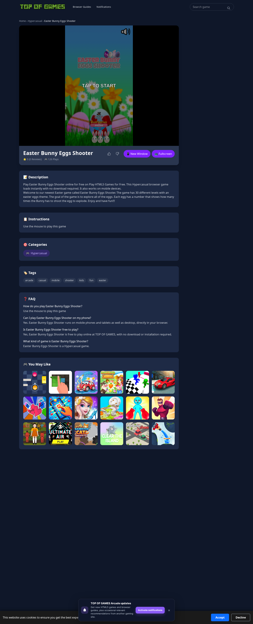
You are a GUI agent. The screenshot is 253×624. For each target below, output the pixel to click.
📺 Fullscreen (163, 154)
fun (91, 280)
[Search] (229, 8)
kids (81, 280)
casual (42, 280)
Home (22, 21)
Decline (241, 617)
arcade (29, 280)
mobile (56, 280)
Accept (220, 617)
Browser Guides (82, 6)
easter (102, 280)
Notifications (104, 6)
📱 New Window (137, 154)
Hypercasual (35, 21)
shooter (69, 280)
